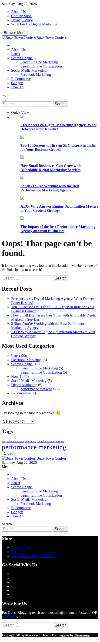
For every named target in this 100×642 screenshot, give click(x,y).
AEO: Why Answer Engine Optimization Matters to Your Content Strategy (59, 208)
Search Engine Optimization (41, 66)
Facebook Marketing (35, 75)
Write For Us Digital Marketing (34, 24)
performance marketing (37, 389)
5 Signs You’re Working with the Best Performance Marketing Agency (49, 188)
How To (17, 87)
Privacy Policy (22, 20)
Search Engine (22, 58)
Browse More (15, 33)
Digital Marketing (24, 385)
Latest (15, 54)
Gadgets (17, 83)
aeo (4, 441)
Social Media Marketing (29, 70)
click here (9, 617)
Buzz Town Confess (52, 38)
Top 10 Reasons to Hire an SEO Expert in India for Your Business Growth (58, 147)
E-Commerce (21, 79)
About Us (18, 12)
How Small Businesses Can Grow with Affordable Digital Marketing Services (50, 168)
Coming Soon (21, 16)
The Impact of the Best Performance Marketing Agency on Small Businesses (57, 229)
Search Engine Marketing (39, 62)
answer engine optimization (21, 441)
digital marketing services (50, 441)
